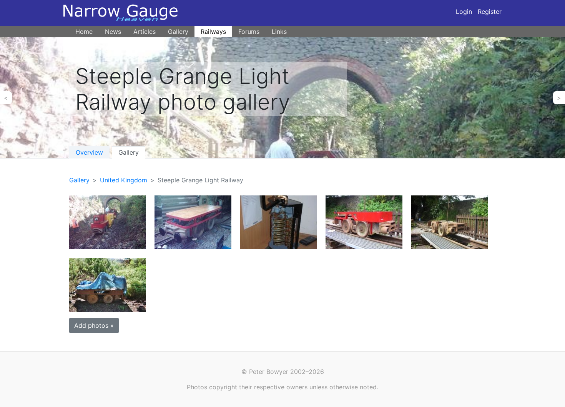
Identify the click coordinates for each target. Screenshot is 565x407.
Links (279, 31)
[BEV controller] (278, 222)
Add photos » (94, 325)
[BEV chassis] (449, 222)
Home (84, 31)
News (113, 31)
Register (490, 11)
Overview (89, 152)
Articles (144, 31)
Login (464, 11)
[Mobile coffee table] (193, 222)
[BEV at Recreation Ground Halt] (107, 222)
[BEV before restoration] (107, 284)
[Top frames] (364, 222)
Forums (248, 31)
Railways (213, 31)
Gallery (178, 31)
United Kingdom (123, 180)
